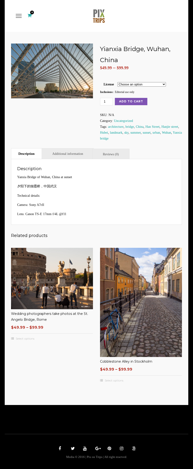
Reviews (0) (111, 154)
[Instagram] (121, 449)
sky (126, 132)
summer (135, 132)
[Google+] (96, 449)
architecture (116, 126)
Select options (25, 338)
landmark (116, 132)
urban (156, 132)
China (140, 126)
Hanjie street (169, 126)
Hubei (104, 132)
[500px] (133, 449)
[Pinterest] (109, 449)
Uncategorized (123, 121)
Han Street (152, 126)
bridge (129, 126)
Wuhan (166, 132)
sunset (147, 132)
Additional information (67, 154)
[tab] (26, 153)
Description (26, 154)
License (109, 84)
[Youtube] (84, 449)
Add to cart (131, 101)
